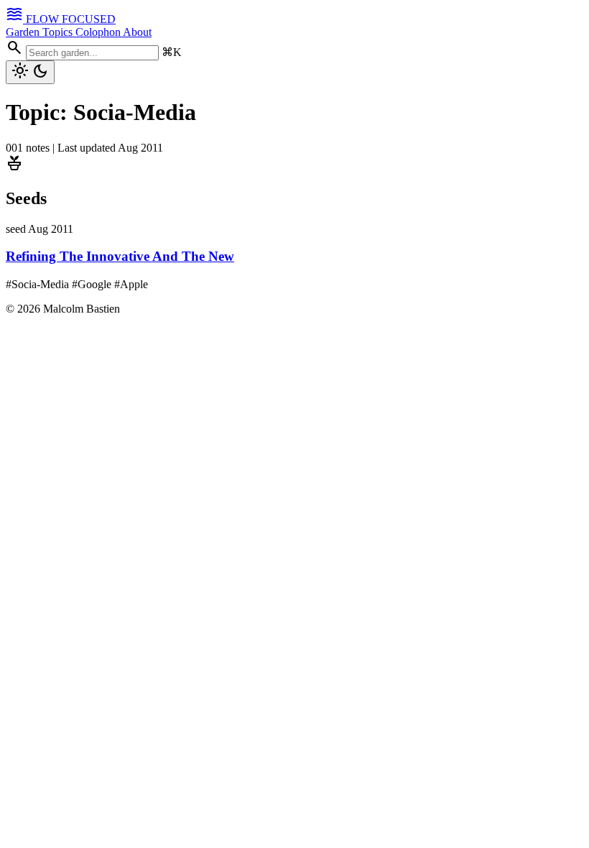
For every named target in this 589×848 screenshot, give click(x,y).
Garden (24, 32)
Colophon (99, 32)
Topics (58, 32)
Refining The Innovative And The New (120, 256)
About (137, 32)
